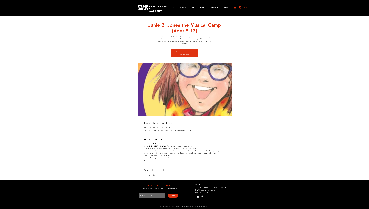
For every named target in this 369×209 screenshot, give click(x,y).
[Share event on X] (150, 175)
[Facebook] (202, 197)
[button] (184, 7)
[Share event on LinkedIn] (154, 175)
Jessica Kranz (205, 206)
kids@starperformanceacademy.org (207, 190)
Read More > (148, 161)
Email (140, 191)
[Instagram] (197, 197)
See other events (184, 54)
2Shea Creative (190, 206)
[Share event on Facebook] (145, 175)
